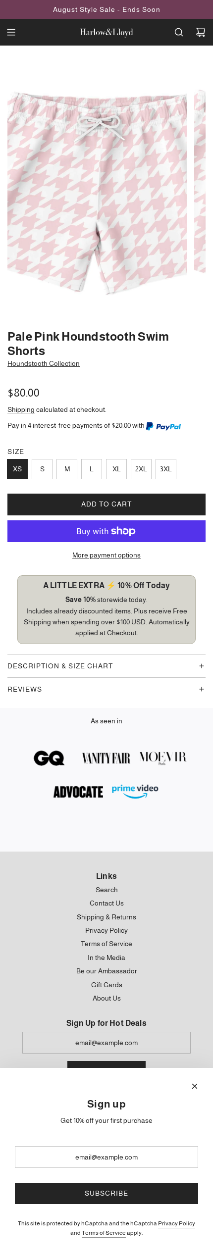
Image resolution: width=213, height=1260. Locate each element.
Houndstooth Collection (43, 363)
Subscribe (106, 1193)
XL (116, 469)
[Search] (179, 32)
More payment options (106, 555)
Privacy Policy (176, 1223)
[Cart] (201, 32)
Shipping (21, 409)
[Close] (195, 1086)
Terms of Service (104, 1232)
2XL (141, 469)
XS (17, 469)
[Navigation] (11, 32)
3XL (166, 469)
